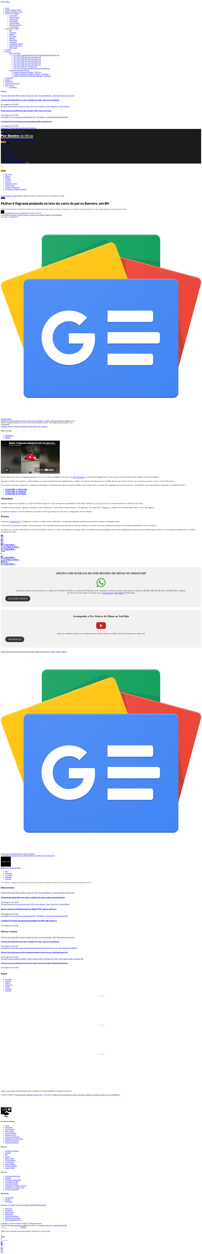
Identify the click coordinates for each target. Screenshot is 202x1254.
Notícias (47, 652)
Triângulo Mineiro (15, 25)
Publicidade (9, 82)
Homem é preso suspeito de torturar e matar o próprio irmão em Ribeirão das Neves (34, 963)
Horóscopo (8, 1201)
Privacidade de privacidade (14, 1139)
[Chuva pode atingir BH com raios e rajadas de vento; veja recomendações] (37, 96)
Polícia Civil (15, 521)
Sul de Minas (13, 21)
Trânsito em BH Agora (12, 1176)
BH (10, 31)
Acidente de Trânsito (12, 1151)
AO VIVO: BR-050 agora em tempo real (27, 59)
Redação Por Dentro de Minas (16, 213)
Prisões (8, 437)
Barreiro (15, 652)
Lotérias (7, 80)
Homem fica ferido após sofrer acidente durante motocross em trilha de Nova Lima (34, 952)
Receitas (8, 1199)
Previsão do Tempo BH (13, 1180)
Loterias (7, 155)
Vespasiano (13, 42)
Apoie (7, 1125)
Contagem (12, 32)
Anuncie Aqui (9, 159)
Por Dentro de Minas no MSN (15, 162)
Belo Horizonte (78, 477)
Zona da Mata (14, 27)
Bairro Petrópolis (6, 652)
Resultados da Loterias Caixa (14, 1187)
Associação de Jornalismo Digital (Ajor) (29, 1095)
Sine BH (8, 1178)
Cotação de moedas (11, 1184)
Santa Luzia (13, 48)
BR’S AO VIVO (15, 53)
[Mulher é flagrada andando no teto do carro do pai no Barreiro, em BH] (38, 421)
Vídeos (52, 652)
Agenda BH (9, 78)
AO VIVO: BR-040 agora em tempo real (27, 57)
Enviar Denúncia (10, 1133)
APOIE (3, 142)
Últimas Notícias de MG (13, 10)
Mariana (12, 38)
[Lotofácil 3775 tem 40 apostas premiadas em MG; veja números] (34, 117)
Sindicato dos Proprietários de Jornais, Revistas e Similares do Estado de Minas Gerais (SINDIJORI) (86, 1095)
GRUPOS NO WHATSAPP (14, 131)
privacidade (119, 593)
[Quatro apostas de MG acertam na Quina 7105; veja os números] (35, 106)
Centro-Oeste (13, 19)
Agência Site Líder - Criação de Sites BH (53, 1225)
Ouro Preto (13, 36)
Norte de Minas (14, 17)
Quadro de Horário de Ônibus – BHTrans (27, 72)
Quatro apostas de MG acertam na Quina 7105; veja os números (26, 111)
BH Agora (8, 147)
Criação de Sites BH (12, 1189)
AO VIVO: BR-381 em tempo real (25, 66)
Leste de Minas (14, 23)
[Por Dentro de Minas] (17, 138)
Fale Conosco (9, 85)
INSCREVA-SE (14, 639)
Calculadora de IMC (12, 1182)
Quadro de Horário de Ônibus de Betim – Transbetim (31, 74)
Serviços (8, 51)
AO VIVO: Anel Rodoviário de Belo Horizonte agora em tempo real (36, 55)
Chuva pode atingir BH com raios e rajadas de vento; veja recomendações (30, 100)
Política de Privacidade (12, 1218)
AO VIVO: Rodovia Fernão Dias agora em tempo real (31, 68)
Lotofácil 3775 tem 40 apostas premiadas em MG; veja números (26, 121)
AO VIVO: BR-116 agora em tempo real (27, 61)
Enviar (23, 1227)
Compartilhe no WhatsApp (16, 489)
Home (7, 8)
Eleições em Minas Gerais (13, 12)
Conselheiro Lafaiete (16, 44)
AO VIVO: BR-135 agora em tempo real (27, 63)
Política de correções (12, 1141)
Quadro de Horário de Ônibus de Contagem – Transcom (32, 76)
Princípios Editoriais (11, 1142)
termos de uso (107, 593)
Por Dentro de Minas (21, 1225)
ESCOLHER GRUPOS (17, 598)
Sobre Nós (8, 1209)
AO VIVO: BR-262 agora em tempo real (27, 65)
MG (33, 652)
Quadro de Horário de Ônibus (19, 70)
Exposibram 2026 (11, 157)
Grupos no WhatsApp (12, 83)
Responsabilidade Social (13, 1220)
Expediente (13, 87)
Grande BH (13, 15)
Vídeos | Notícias (61, 652)
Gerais (3, 198)
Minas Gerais (39, 652)
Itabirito (11, 34)
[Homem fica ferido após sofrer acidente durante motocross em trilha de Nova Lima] (39, 948)
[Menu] (2, 166)
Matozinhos (13, 40)
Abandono (9, 435)
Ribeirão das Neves (15, 46)
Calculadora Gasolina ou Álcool (15, 1186)
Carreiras (8, 49)
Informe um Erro (10, 1135)
